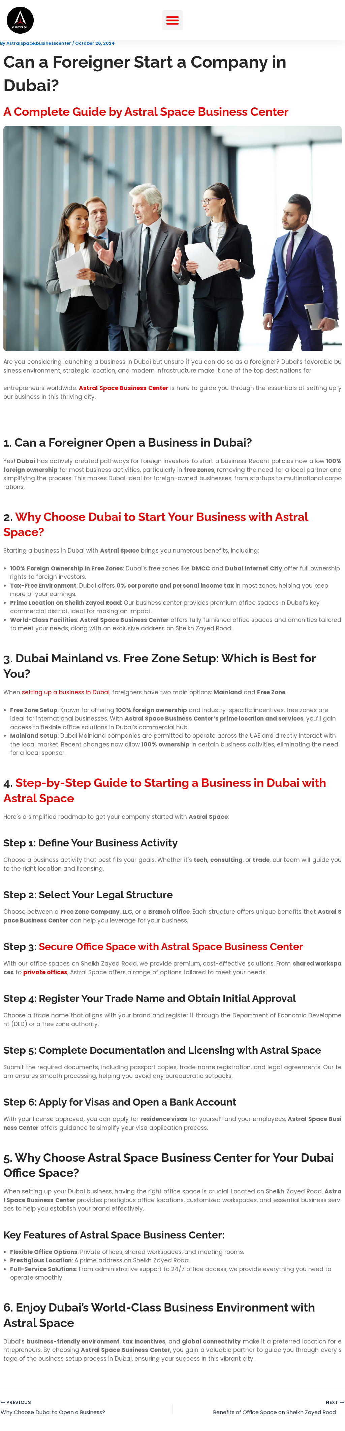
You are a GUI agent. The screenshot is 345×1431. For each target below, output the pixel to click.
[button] (172, 20)
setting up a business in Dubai (65, 692)
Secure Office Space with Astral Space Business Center (171, 946)
